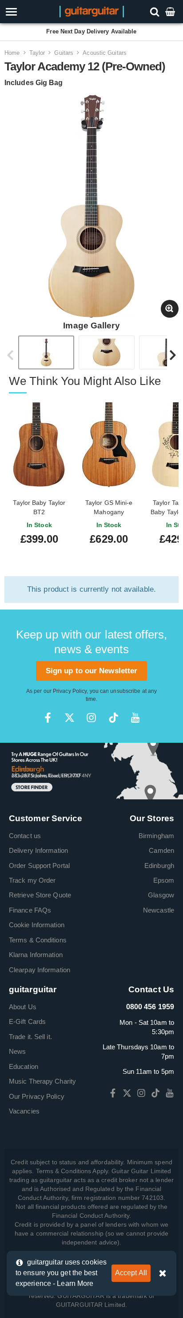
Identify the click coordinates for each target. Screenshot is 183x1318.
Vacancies (24, 1111)
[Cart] (171, 11)
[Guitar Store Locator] (91, 770)
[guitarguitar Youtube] (135, 717)
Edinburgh (159, 865)
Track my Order (32, 880)
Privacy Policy (70, 691)
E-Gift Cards (27, 1021)
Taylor (37, 52)
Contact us (25, 835)
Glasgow (161, 895)
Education (23, 1066)
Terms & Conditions (38, 940)
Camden (161, 850)
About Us (22, 1007)
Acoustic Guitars (105, 52)
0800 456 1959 (150, 1007)
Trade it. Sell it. (30, 1036)
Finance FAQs (30, 910)
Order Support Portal (39, 865)
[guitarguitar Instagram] (91, 717)
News (17, 1051)
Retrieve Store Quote (40, 895)
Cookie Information (36, 925)
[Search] (155, 11)
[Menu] (26, 12)
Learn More (75, 1283)
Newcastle (158, 910)
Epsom (164, 880)
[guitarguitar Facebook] (48, 717)
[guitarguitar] (92, 11)
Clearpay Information (39, 970)
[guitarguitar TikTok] (113, 717)
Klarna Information (36, 954)
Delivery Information (38, 850)
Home (12, 52)
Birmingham (156, 835)
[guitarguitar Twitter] (69, 717)
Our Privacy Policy (36, 1096)
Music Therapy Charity (42, 1081)
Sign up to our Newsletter (92, 671)
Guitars (63, 52)
